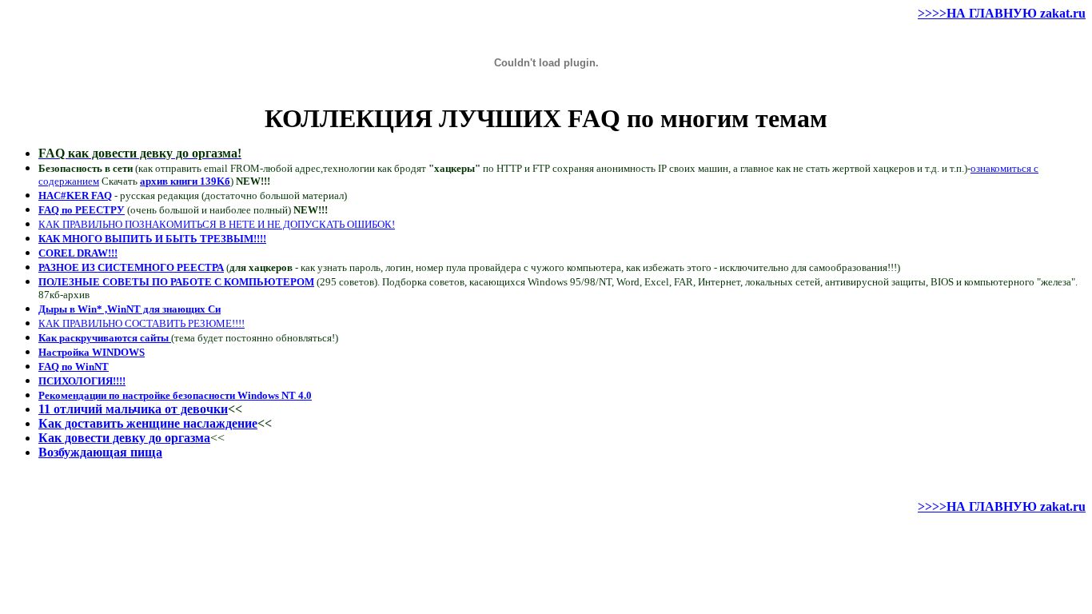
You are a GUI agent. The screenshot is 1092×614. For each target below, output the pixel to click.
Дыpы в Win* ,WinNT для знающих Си (129, 309)
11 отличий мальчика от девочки (133, 409)
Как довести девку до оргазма (124, 438)
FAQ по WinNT (73, 367)
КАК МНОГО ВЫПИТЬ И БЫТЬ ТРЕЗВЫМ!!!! (152, 239)
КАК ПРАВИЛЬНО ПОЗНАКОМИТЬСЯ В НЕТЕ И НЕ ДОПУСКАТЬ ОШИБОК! (216, 224)
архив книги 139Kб (185, 181)
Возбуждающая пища (100, 452)
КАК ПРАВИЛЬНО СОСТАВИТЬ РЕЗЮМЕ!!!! (141, 323)
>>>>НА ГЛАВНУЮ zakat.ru (1002, 13)
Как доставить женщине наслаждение (147, 423)
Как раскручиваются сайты (104, 338)
